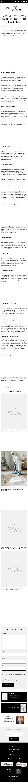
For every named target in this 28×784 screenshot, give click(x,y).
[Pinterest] (19, 1)
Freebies (14, 746)
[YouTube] (24, 1)
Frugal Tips (8, 387)
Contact (14, 752)
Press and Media (14, 749)
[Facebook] (13, 1)
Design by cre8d (14, 779)
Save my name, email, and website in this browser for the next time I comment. (13, 675)
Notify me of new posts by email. (10, 680)
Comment (4, 633)
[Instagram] (21, 1)
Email (3, 658)
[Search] (27, 1)
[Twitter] (16, 1)
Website (3, 665)
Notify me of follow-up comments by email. (12, 679)
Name (3, 651)
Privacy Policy (14, 755)
